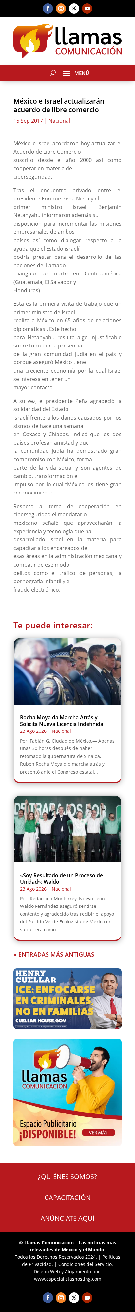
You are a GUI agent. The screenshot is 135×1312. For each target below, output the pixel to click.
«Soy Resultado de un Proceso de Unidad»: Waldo (61, 878)
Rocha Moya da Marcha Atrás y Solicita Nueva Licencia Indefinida (61, 720)
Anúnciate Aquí (68, 1218)
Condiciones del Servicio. (85, 1264)
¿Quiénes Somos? (67, 1176)
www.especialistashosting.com (67, 1279)
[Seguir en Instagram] (61, 8)
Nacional (59, 120)
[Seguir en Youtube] (87, 8)
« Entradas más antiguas (53, 954)
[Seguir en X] (74, 8)
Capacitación (68, 1197)
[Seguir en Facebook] (48, 8)
